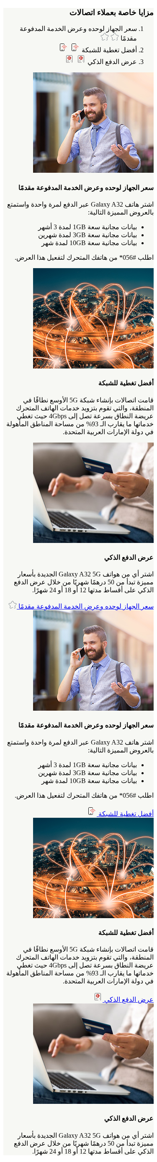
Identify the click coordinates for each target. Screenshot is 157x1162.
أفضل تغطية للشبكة (125, 813)
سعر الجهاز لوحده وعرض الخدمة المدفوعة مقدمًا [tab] (78, 33)
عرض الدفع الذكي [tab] (111, 61)
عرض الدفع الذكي (128, 999)
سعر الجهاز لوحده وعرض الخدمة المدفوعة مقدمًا (85, 606)
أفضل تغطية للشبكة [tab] (108, 50)
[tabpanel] (78, 166)
